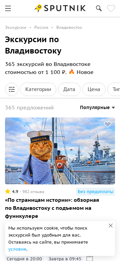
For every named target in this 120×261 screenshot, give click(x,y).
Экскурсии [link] (15, 27)
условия (17, 249)
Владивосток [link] (69, 27)
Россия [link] (41, 27)
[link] (8, 8)
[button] (11, 89)
